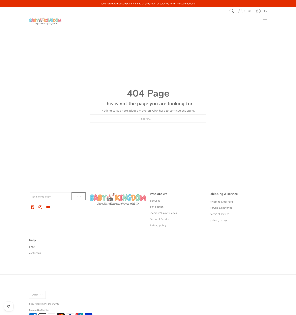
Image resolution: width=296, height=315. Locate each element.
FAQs (32, 246)
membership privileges (163, 212)
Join (78, 196)
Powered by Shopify (39, 310)
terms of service (219, 213)
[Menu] (265, 21)
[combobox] (148, 118)
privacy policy (218, 220)
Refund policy (158, 225)
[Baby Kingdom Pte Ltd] (45, 21)
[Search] (231, 11)
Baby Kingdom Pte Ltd (40, 303)
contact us (35, 252)
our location (157, 206)
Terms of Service (159, 219)
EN (265, 11)
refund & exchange (221, 207)
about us (155, 200)
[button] (32, 207)
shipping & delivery (221, 201)
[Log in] (258, 11)
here (162, 110)
